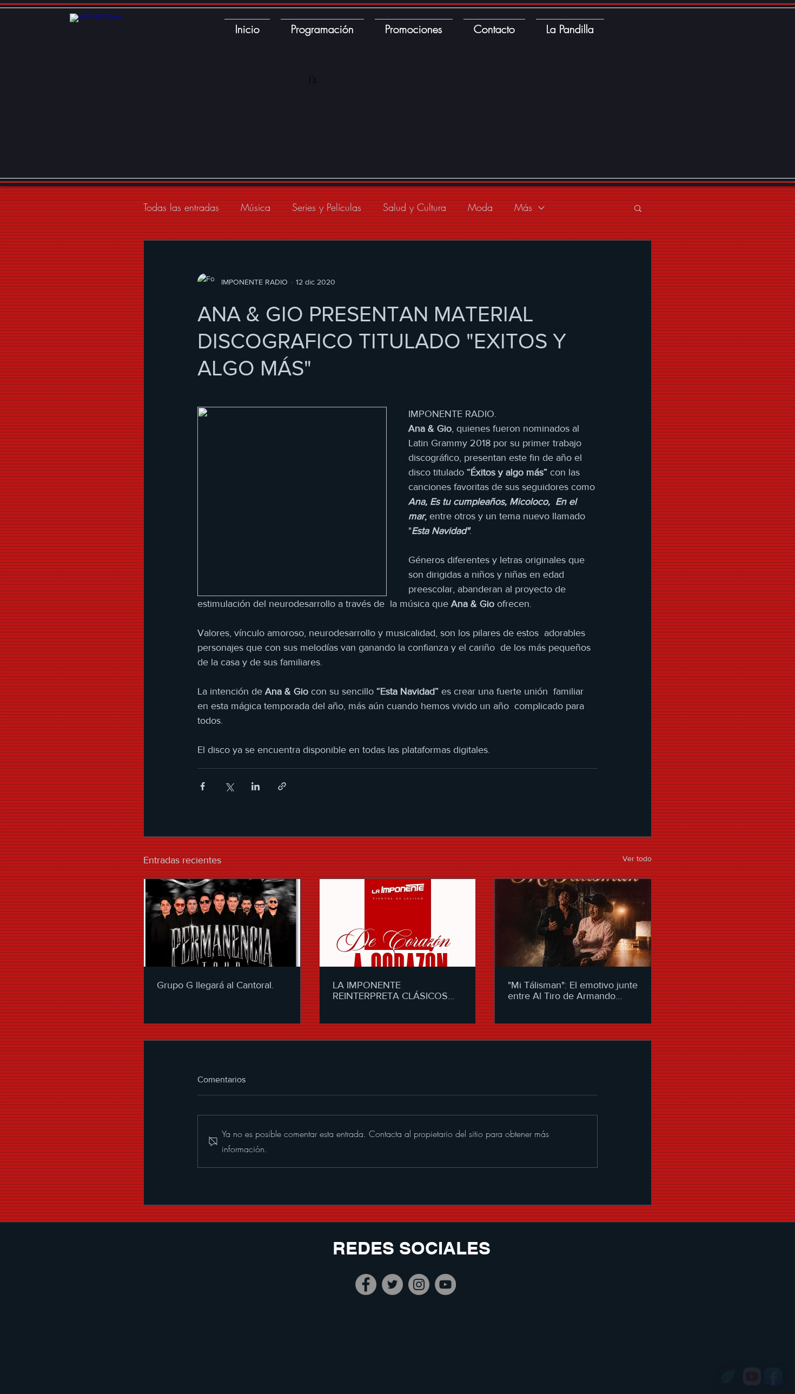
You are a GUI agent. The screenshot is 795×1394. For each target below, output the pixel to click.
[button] (638, 207)
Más (523, 207)
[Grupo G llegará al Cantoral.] (222, 923)
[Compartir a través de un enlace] (282, 786)
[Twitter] (392, 1284)
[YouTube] (445, 1284)
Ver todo (637, 858)
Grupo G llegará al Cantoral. (215, 985)
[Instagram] (418, 1284)
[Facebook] (365, 1284)
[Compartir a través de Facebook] (202, 786)
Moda (480, 207)
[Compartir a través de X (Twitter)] (229, 786)
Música (255, 207)
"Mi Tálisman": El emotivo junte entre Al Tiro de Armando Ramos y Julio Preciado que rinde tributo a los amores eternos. (573, 990)
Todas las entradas (181, 207)
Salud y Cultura (414, 207)
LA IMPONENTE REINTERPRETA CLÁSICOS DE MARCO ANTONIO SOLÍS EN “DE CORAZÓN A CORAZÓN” (395, 990)
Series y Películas (326, 207)
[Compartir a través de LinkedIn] (255, 786)
